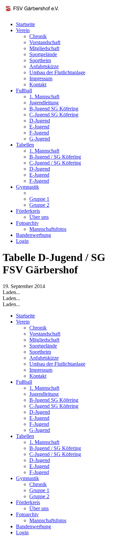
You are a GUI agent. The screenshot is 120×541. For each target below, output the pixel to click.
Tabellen (25, 145)
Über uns (39, 217)
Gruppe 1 (39, 199)
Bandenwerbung (33, 235)
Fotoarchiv (27, 223)
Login (22, 241)
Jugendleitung (44, 102)
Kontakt (37, 84)
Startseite (25, 24)
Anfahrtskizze (44, 66)
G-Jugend (39, 139)
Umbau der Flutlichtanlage (57, 72)
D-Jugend (39, 120)
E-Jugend (39, 126)
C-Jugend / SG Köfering (55, 163)
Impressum (40, 78)
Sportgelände (43, 54)
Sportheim (40, 60)
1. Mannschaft (44, 96)
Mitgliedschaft (44, 48)
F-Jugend (39, 133)
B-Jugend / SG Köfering (55, 157)
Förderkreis (28, 211)
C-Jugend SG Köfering (53, 114)
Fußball (24, 90)
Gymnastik (27, 187)
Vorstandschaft (44, 42)
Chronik (38, 36)
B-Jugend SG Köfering (53, 108)
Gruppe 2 (39, 205)
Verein (23, 30)
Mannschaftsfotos (47, 229)
